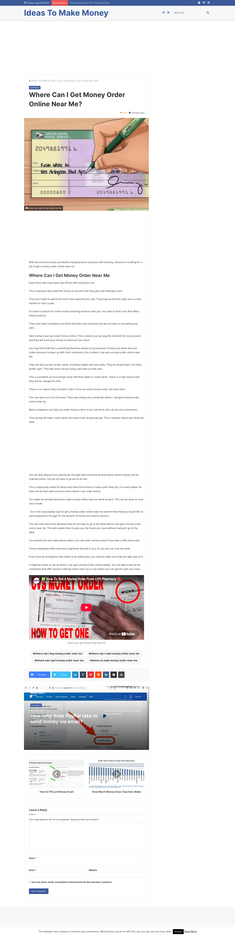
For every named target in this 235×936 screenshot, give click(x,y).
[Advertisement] (117, 47)
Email (32, 870)
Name (33, 858)
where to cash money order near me (114, 660)
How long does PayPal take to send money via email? (64, 718)
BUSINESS (44, 80)
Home (34, 80)
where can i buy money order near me (58, 653)
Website (93, 870)
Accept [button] (178, 931)
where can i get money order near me (60, 660)
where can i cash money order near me (114, 653)
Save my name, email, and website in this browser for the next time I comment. (72, 882)
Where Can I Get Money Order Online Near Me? (94, 2)
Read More (190, 931)
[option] (86, 718)
